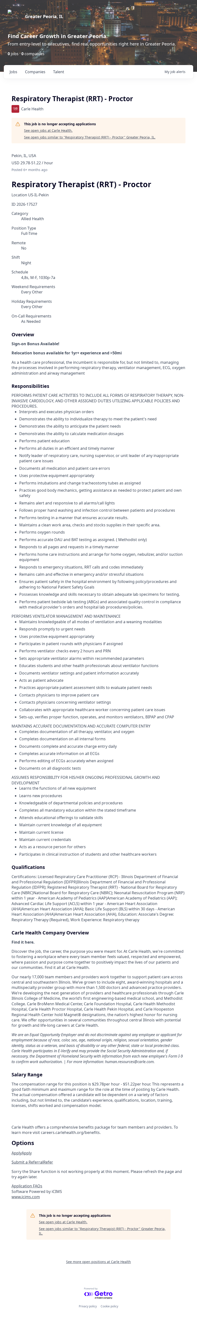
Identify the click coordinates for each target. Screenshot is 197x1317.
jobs (13, 71)
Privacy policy (88, 1306)
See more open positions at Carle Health (98, 1261)
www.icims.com (26, 1196)
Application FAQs (27, 1186)
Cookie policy (109, 1306)
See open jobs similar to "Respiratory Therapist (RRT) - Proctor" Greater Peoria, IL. (89, 137)
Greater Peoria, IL (44, 16)
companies (35, 71)
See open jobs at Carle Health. (48, 130)
